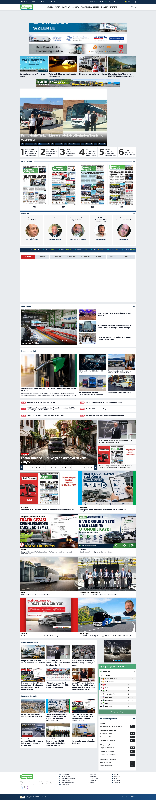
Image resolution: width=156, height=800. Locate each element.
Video (36, 2)
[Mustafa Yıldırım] (55, 230)
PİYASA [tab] (42, 256)
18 (95, 144)
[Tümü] (134, 161)
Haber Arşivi (65, 784)
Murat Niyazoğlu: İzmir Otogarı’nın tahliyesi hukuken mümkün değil (31, 153)
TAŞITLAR (113, 7)
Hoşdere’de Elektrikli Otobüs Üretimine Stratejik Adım (98, 595)
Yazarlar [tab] (25, 213)
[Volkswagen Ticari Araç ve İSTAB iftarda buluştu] (88, 314)
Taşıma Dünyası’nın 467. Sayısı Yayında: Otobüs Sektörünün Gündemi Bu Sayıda (47, 509)
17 (91, 144)
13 (74, 144)
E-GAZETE (105, 7)
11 (65, 144)
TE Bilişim (133, 797)
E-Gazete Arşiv (57, 2)
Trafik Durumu (66, 776)
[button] (22, 117)
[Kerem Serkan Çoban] (78, 230)
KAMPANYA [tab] (56, 256)
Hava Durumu (65, 774)
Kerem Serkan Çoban (78, 239)
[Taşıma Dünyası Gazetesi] (26, 7)
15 (82, 144)
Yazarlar (45, 2)
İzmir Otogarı (55, 218)
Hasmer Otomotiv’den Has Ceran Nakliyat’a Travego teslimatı (71, 153)
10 (61, 144)
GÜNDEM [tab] (28, 256)
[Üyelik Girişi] (135, 2)
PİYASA (57, 7)
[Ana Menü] (135, 7)
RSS (23, 797)
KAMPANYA (66, 7)
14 (78, 144)
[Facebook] (21, 787)
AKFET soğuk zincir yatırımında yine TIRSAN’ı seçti (46, 415)
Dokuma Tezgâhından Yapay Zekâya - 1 (78, 219)
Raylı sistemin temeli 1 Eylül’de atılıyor (41, 402)
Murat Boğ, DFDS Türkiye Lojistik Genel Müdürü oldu (109, 153)
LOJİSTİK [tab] (99, 256)
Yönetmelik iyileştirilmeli (32, 219)
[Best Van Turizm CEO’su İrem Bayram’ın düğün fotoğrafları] (88, 338)
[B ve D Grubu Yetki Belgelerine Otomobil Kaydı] (107, 531)
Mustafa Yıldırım (55, 239)
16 (87, 144)
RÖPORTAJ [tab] (71, 256)
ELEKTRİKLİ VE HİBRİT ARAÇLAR (90, 593)
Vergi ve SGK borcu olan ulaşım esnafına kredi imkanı (105, 415)
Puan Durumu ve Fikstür (68, 778)
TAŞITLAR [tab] (127, 256)
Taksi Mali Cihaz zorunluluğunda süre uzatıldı (102, 409)
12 (69, 144)
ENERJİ (87, 149)
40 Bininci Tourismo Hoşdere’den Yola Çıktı (35, 595)
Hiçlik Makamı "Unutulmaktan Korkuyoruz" (101, 220)
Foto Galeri (26, 2)
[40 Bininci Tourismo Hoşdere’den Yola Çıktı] (49, 574)
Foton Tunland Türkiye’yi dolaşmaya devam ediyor (104, 402)
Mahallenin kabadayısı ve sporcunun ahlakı (124, 219)
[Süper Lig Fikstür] (134, 718)
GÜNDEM (49, 7)
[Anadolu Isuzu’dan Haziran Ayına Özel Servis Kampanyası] (49, 615)
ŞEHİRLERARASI (29, 149)
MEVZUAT (83, 550)
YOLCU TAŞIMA (86, 7)
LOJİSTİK (96, 7)
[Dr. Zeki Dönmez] (32, 230)
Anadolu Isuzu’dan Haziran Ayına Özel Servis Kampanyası (40, 636)
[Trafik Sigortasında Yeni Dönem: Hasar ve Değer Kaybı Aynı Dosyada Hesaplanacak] (107, 488)
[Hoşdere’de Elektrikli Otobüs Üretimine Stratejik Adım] (107, 574)
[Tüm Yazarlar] (134, 213)
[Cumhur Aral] (101, 230)
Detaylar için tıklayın (117, 712)
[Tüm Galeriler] (134, 307)
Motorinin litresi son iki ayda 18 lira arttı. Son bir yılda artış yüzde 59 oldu (91, 153)
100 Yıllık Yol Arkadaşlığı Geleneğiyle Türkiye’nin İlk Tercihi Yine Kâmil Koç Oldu (106, 636)
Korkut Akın (123, 239)
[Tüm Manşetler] (134, 351)
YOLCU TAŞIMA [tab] (85, 256)
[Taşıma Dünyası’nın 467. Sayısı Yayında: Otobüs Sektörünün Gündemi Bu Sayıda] (49, 488)
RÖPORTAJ (75, 7)
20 (104, 144)
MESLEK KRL (117, 782)
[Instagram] (27, 787)
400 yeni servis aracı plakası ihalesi (51, 153)
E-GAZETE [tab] (113, 256)
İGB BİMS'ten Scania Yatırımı (130, 153)
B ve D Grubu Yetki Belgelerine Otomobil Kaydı (95, 552)
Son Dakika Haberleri (68, 782)
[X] (24, 787)
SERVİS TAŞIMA (50, 149)
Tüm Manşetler (66, 780)
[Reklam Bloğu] (78, 27)
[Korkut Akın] (124, 230)
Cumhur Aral (101, 239)
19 (100, 144)
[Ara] (132, 7)
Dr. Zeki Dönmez (32, 239)
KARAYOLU (83, 507)
